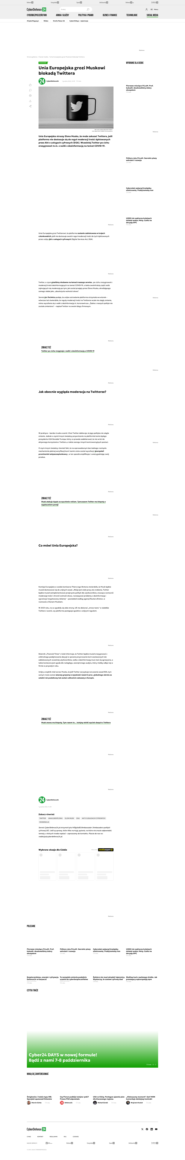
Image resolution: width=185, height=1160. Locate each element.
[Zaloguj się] (146, 9)
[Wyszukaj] (88, 9)
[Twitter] (142, 1129)
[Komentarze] (30, 90)
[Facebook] (147, 1129)
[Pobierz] (30, 101)
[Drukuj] (30, 95)
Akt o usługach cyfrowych (60, 239)
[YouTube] (156, 1129)
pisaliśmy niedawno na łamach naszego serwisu (71, 282)
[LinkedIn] (152, 1129)
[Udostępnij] (30, 106)
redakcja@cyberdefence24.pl (50, 836)
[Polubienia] (30, 85)
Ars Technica (50, 297)
